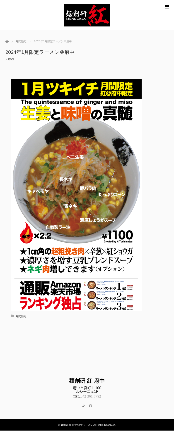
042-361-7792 (91, 396)
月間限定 (9, 59)
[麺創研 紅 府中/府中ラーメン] (87, 28)
